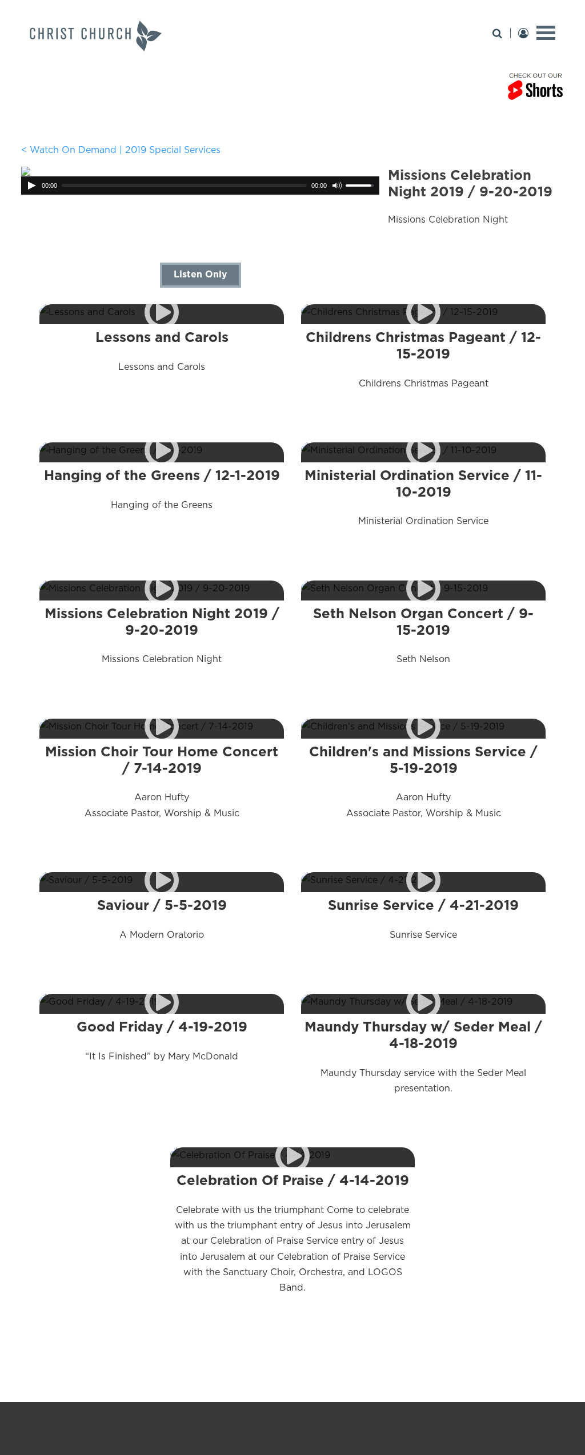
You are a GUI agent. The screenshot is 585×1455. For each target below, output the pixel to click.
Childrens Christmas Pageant (423, 359)
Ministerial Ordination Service (423, 497)
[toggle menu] (545, 33)
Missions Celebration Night (162, 635)
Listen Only (200, 274)
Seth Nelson (423, 635)
